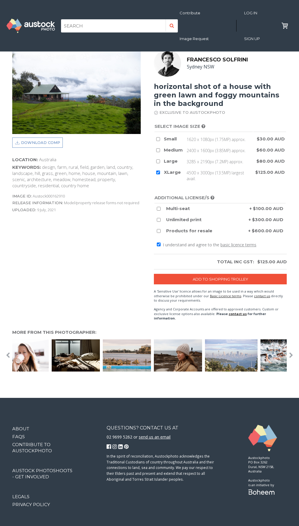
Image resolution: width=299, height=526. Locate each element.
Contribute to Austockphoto (32, 447)
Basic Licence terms (225, 296)
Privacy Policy (31, 504)
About (20, 429)
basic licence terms (238, 244)
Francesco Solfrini (217, 59)
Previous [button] (8, 355)
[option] (232, 355)
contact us (262, 296)
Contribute (190, 13)
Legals (20, 496)
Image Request (194, 38)
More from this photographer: (54, 332)
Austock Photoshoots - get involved (42, 473)
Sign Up (252, 38)
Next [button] (291, 355)
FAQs (18, 436)
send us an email (155, 437)
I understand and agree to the (209, 244)
